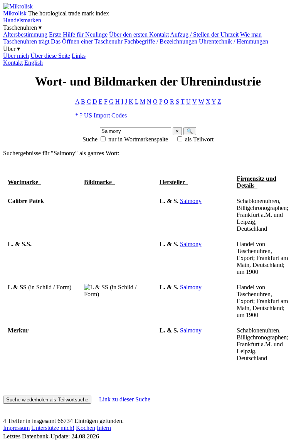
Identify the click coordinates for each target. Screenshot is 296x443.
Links (79, 55)
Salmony (191, 201)
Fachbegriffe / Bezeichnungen (160, 41)
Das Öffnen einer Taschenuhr (87, 41)
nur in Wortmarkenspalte (138, 139)
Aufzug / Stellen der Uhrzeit (204, 34)
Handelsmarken (22, 20)
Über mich (16, 55)
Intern (104, 428)
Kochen (85, 428)
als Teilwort (199, 139)
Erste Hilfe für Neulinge (78, 34)
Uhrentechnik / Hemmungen (233, 41)
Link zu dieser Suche (124, 399)
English (33, 62)
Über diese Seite (50, 55)
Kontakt (13, 62)
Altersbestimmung (25, 34)
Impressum (16, 428)
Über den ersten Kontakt (139, 34)
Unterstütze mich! (52, 428)
